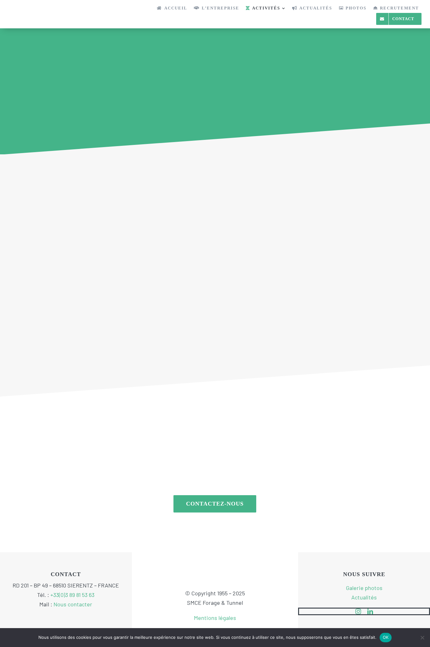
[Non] (422, 637)
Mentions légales (215, 617)
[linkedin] (370, 611)
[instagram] (358, 611)
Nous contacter (73, 604)
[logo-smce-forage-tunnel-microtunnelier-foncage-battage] (39, 9)
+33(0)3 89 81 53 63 (72, 594)
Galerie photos (364, 587)
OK (386, 637)
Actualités (364, 597)
